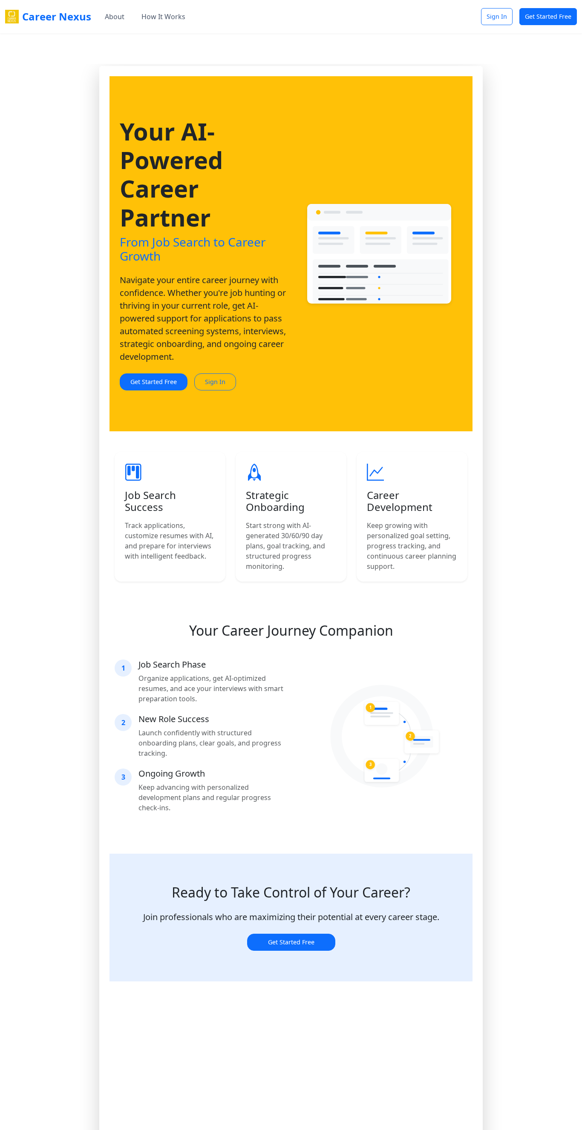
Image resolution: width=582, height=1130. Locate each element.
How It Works (163, 16)
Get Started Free (548, 16)
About (114, 16)
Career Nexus (56, 16)
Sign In (497, 16)
